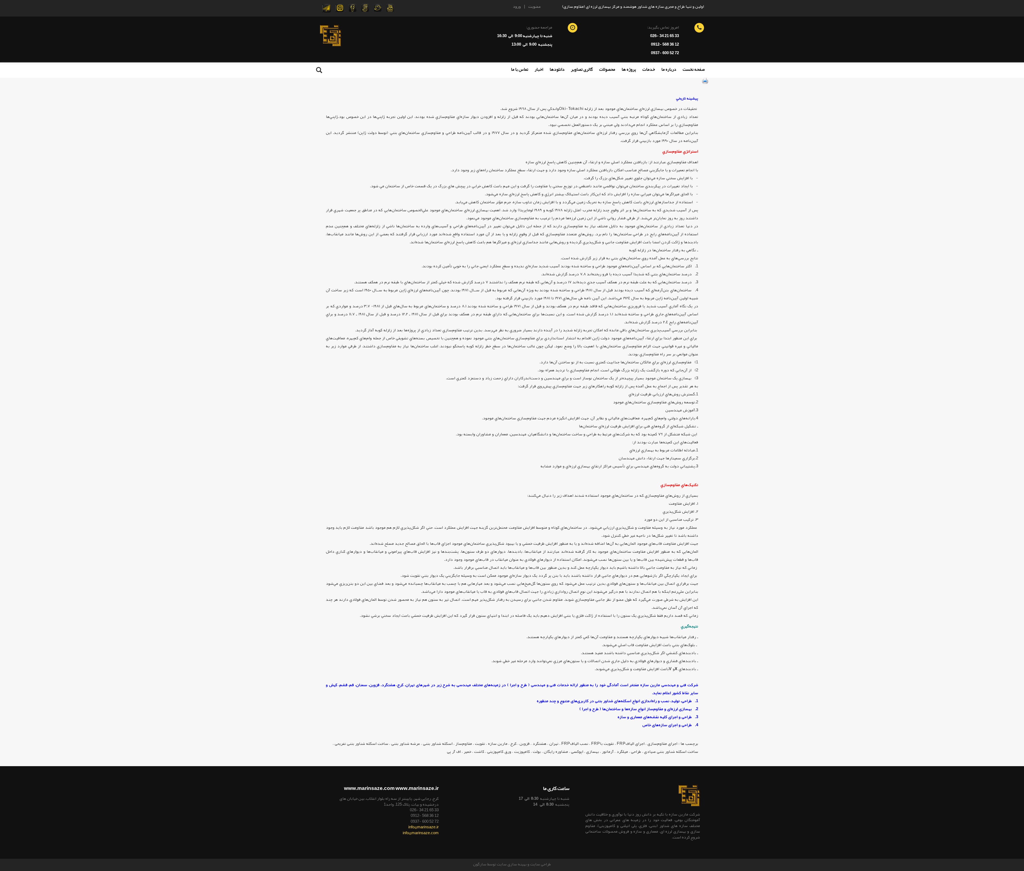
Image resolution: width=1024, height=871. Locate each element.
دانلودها (557, 69)
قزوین (524, 743)
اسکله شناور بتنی (438, 743)
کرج (513, 743)
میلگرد (622, 751)
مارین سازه (497, 743)
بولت (537, 751)
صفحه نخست (694, 69)
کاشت (479, 751)
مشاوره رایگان (556, 751)
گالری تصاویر (582, 69)
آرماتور (608, 751)
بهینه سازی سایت (511, 864)
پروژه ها (629, 69)
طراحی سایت (540, 864)
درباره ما (668, 69)
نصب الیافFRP (574, 743)
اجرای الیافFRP (631, 743)
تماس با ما (519, 69)
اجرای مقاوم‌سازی (662, 743)
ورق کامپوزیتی (499, 751)
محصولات (607, 69)
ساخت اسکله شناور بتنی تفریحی (361, 743)
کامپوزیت (522, 751)
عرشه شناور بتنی (405, 743)
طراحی (636, 751)
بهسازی (592, 751)
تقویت (480, 743)
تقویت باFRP (602, 743)
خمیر (467, 751)
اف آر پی (454, 751)
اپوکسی (577, 751)
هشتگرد (539, 743)
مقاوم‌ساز (463, 743)
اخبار (539, 69)
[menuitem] (693, 71)
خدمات (648, 69)
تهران (553, 743)
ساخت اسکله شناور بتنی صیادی (671, 751)
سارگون (480, 864)
